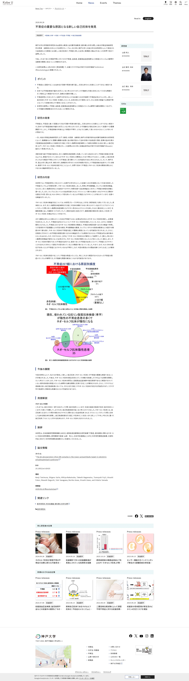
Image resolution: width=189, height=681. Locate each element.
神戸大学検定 (116, 663)
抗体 (57, 35)
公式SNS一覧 (116, 657)
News (91, 2)
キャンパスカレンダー (118, 660)
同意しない (131, 677)
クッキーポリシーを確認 (86, 678)
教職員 (90, 660)
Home (79, 2)
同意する (147, 677)
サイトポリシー (96, 672)
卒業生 (90, 653)
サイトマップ (107, 672)
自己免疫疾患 (77, 35)
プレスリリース (59, 8)
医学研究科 (41, 509)
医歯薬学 (40, 35)
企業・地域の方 (93, 657)
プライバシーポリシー (82, 672)
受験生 (90, 647)
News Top (39, 8)
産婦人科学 (49, 35)
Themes (117, 2)
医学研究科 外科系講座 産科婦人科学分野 (52, 504)
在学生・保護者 (93, 650)
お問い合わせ (115, 647)
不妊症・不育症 (65, 35)
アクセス (114, 650)
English (148, 18)
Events (103, 2)
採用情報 (114, 653)
